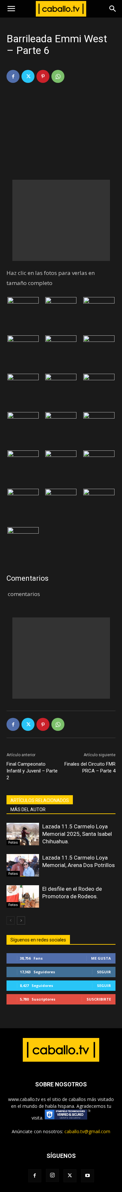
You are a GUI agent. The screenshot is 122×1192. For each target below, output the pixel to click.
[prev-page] (11, 920)
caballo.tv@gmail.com (87, 1131)
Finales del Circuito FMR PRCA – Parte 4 (89, 767)
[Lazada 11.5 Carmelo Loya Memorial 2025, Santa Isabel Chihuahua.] (23, 834)
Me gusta (101, 958)
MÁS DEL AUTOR (28, 809)
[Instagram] (52, 1175)
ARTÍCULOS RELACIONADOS (39, 800)
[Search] (113, 9)
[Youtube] (87, 1175)
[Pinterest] (42, 76)
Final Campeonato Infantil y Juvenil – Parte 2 (32, 771)
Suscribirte (99, 999)
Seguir (104, 971)
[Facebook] (13, 76)
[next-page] (21, 920)
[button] (11, 9)
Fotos (13, 842)
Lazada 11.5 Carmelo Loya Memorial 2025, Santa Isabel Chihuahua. (77, 834)
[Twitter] (27, 76)
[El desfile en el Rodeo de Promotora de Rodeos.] (23, 896)
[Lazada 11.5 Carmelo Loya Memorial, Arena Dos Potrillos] (23, 865)
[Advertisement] (61, 220)
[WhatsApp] (57, 76)
